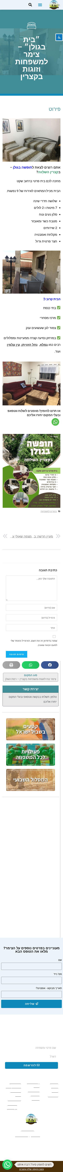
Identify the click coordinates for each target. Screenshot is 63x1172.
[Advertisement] (31, 836)
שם (60, 959)
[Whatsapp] (31, 1144)
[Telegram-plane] (20, 1144)
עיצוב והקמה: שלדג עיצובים (31, 1169)
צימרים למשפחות (49, 511)
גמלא (44, 345)
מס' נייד (58, 974)
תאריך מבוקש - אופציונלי (49, 988)
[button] (40, 5)
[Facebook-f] (43, 1144)
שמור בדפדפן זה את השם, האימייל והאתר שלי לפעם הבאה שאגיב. (34, 642)
